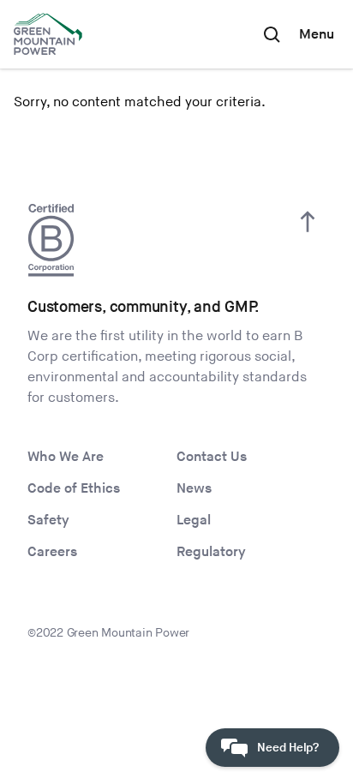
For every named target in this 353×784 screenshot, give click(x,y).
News (194, 489)
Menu (316, 35)
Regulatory (211, 552)
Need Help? (288, 747)
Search (271, 34)
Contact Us (211, 457)
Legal (193, 520)
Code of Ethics (73, 489)
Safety (48, 520)
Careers (52, 552)
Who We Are (65, 457)
